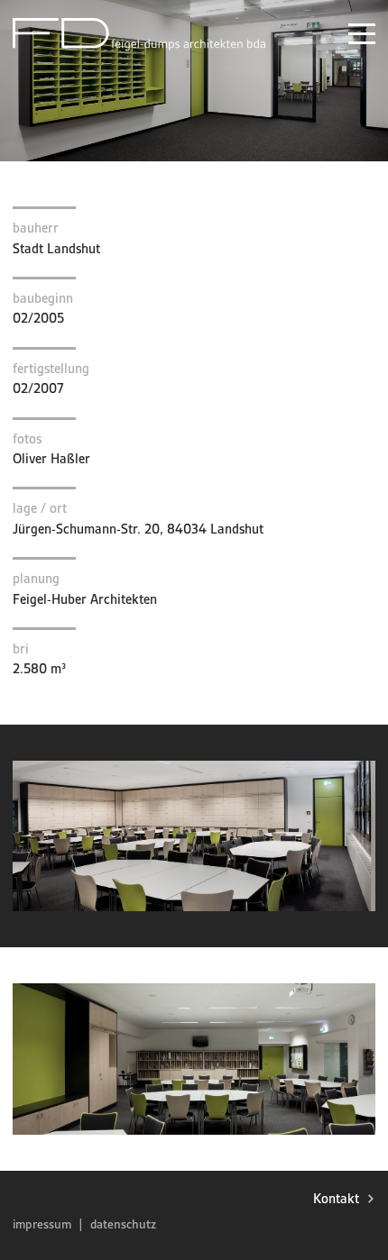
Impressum (42, 1224)
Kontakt (336, 1199)
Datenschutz (123, 1224)
